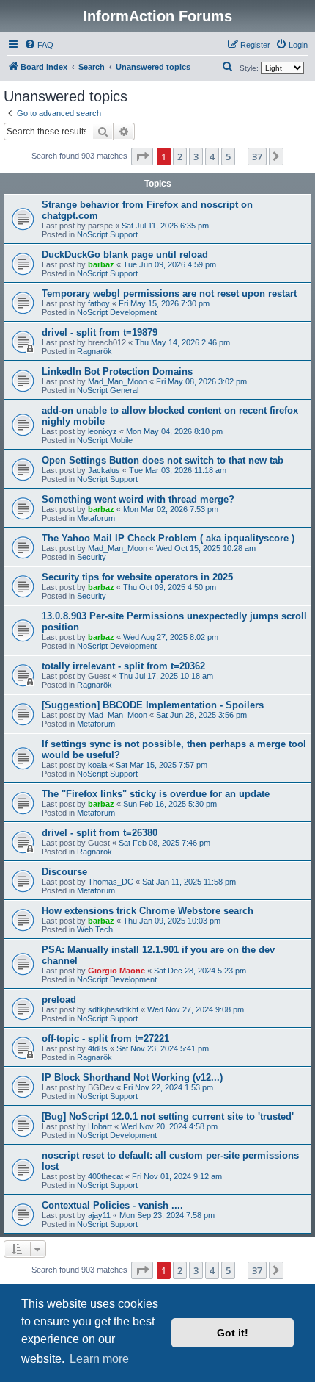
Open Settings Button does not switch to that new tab (163, 460)
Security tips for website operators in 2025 (137, 577)
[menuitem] (38, 45)
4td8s (98, 1048)
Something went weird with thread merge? (138, 499)
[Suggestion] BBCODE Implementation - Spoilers (153, 704)
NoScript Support (107, 234)
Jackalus (104, 470)
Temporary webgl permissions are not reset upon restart (169, 293)
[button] (142, 156)
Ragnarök (94, 351)
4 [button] (212, 156)
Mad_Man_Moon (117, 381)
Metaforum (96, 518)
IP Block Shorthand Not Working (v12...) (132, 1077)
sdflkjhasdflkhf (113, 1009)
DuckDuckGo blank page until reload (125, 254)
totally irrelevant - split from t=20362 (123, 666)
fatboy (99, 303)
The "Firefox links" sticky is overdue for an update (156, 793)
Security (91, 557)
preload (59, 999)
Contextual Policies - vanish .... (112, 1205)
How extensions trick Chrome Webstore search (147, 910)
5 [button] (228, 156)
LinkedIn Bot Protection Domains (117, 371)
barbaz (101, 264)
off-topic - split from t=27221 (105, 1038)
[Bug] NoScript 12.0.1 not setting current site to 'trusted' (168, 1116)
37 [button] (257, 156)
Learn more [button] (99, 1359)
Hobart (100, 1126)
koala (97, 764)
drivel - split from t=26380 (100, 832)
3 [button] (196, 156)
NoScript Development (117, 312)
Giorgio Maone (116, 970)
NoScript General (107, 390)
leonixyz (102, 431)
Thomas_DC (110, 881)
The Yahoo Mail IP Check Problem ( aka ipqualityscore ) (168, 538)
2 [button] (179, 156)
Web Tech (95, 929)
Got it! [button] (232, 1333)
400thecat (105, 1176)
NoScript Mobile (105, 440)
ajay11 (99, 1215)
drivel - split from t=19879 (100, 332)
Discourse (64, 871)
